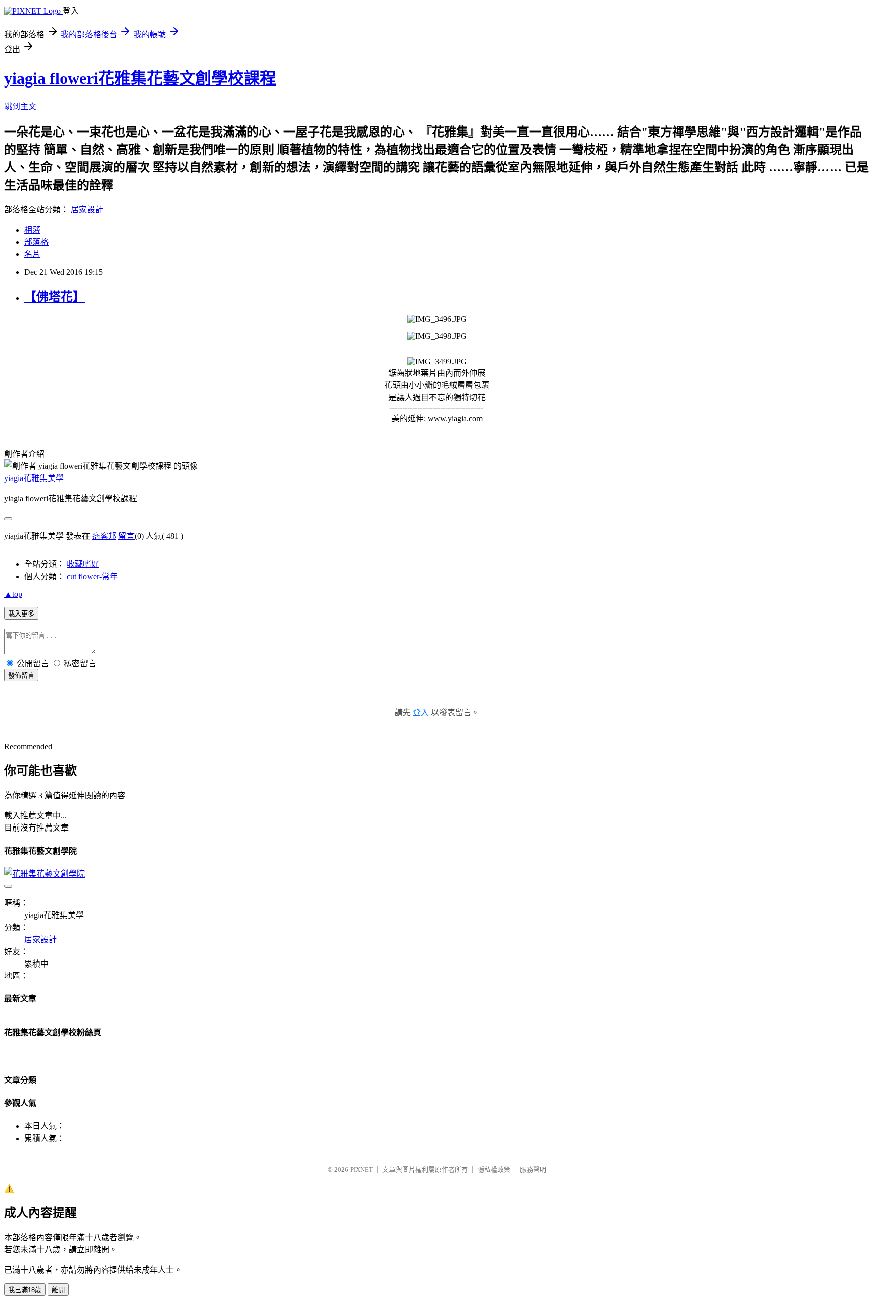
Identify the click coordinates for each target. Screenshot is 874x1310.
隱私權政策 (493, 1169)
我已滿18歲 (24, 1290)
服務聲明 (533, 1169)
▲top (13, 594)
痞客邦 (104, 536)
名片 (32, 254)
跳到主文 (20, 106)
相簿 (32, 230)
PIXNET (361, 1169)
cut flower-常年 (92, 576)
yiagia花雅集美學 (34, 478)
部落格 (36, 242)
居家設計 (87, 209)
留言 (126, 536)
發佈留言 (21, 675)
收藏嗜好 (83, 564)
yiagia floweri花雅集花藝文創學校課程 (140, 78)
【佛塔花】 (54, 296)
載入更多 (21, 614)
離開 (58, 1290)
